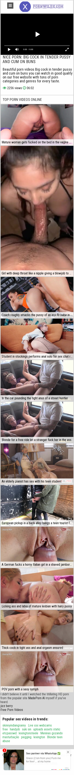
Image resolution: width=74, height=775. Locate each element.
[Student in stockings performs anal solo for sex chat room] (37, 339)
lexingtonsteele (28, 733)
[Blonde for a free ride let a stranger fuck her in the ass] (37, 422)
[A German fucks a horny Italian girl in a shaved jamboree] (37, 547)
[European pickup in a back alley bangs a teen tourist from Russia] (37, 505)
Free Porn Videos (11, 710)
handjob (15, 729)
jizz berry (6, 706)
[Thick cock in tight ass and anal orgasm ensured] (37, 630)
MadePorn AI (36, 698)
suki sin (26, 729)
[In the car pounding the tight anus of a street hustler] (37, 380)
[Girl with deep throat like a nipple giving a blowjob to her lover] (37, 211)
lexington (39, 737)
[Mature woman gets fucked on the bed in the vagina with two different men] (37, 124)
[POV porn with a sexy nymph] (37, 671)
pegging (26, 737)
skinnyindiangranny (14, 725)
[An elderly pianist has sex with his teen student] (37, 463)
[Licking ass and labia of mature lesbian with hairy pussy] (37, 588)
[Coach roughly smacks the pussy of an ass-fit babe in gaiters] (37, 297)
